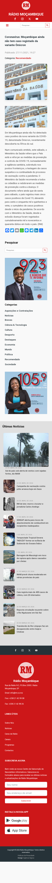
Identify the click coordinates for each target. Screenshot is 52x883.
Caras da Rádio (11, 734)
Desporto (10, 334)
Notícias (9, 315)
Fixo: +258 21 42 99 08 (14, 698)
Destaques (10, 339)
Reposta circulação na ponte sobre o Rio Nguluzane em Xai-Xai (32, 611)
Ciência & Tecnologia (16, 325)
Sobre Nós (9, 723)
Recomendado (23, 58)
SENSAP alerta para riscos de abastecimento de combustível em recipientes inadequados (32, 523)
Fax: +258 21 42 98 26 (14, 704)
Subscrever (26, 801)
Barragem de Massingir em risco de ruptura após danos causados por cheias (31, 558)
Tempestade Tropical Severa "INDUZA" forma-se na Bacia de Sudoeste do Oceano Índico (31, 541)
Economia (10, 344)
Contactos (9, 750)
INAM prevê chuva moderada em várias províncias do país (31, 576)
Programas (9, 745)
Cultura (8, 329)
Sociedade (10, 364)
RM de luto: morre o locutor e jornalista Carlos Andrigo (30, 505)
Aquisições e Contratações (19, 310)
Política (9, 354)
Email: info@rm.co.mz (14, 693)
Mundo (8, 349)
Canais (8, 739)
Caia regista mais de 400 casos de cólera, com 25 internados (32, 593)
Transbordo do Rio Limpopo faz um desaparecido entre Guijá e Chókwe (32, 629)
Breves (8, 320)
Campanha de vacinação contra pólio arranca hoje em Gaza (31, 487)
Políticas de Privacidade (26, 855)
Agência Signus (28, 858)
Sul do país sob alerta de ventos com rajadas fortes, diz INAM (25, 472)
